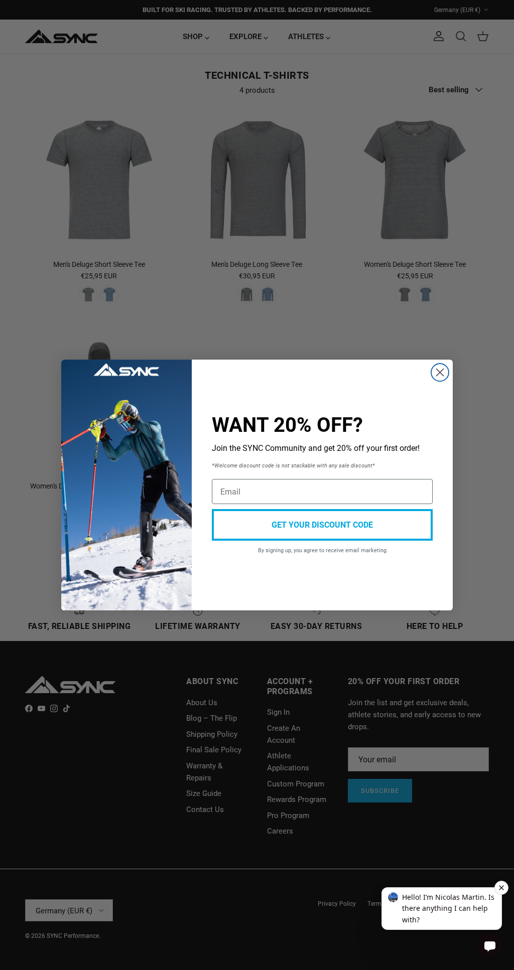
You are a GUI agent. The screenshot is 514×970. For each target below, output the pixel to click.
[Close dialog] (440, 372)
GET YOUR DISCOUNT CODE (322, 524)
